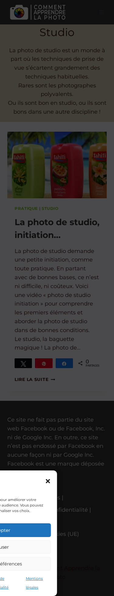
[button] (48, 481)
